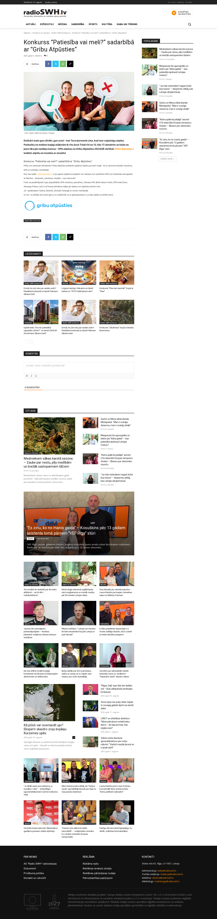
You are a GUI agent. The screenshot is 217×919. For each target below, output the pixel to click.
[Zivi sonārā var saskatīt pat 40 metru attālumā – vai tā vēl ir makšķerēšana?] (41, 574)
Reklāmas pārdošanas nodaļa (99, 873)
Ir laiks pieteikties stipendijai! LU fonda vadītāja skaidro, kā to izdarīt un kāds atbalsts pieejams (115, 631)
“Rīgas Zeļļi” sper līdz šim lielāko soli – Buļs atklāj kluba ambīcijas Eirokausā (116, 688)
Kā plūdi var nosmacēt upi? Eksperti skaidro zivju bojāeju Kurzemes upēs (45, 729)
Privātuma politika (34, 873)
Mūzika (103, 585)
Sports (30, 538)
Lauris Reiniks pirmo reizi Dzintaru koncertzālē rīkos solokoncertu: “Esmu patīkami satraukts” (114, 789)
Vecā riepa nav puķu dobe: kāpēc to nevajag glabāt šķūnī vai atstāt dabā (117, 705)
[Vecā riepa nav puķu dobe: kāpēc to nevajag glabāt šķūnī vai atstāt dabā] (90, 705)
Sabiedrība (67, 624)
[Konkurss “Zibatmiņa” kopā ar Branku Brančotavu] (116, 312)
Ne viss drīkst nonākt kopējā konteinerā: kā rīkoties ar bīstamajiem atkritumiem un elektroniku (41, 674)
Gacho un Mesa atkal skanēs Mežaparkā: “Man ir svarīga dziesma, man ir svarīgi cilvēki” (116, 422)
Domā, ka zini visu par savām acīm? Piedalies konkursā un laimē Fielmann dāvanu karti (41, 291)
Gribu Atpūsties (123, 148)
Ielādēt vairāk (166, 158)
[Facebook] (48, 64)
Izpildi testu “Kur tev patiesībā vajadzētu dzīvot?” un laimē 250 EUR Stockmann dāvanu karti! (40, 330)
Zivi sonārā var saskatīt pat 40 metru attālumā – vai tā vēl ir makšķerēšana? (40, 592)
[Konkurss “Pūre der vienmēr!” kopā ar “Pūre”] (116, 272)
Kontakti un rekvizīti (35, 877)
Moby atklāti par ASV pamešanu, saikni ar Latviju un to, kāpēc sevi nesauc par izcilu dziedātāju (77, 674)
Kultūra (103, 781)
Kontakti (188, 2)
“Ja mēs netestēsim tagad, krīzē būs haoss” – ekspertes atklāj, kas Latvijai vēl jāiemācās (117, 477)
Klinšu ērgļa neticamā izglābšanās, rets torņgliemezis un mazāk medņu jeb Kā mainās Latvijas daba (78, 592)
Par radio (172, 2)
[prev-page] (26, 341)
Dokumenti (30, 868)
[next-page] (31, 341)
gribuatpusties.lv (45, 174)
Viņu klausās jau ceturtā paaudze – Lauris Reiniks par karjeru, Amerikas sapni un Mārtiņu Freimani (115, 592)
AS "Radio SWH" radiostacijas (40, 863)
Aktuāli (65, 283)
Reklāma (180, 2)
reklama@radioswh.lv (163, 877)
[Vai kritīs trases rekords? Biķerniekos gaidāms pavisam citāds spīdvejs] (41, 812)
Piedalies (28, 323)
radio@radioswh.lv (166, 870)
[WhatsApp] (63, 64)
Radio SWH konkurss (61, 33)
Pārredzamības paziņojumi (98, 877)
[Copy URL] (70, 64)
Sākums (27, 33)
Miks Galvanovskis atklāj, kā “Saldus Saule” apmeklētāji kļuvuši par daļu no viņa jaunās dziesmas (79, 789)
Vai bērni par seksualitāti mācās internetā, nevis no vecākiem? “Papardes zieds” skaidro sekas (114, 674)
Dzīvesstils (104, 666)
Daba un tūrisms (31, 453)
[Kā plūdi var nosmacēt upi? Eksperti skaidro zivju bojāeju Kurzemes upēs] (49, 702)
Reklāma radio (91, 863)
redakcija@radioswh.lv (171, 874)
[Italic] (31, 376)
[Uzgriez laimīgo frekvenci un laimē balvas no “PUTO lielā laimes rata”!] (79, 272)
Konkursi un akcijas (41, 33)
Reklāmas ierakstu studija (97, 868)
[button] (189, 24)
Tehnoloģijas (30, 666)
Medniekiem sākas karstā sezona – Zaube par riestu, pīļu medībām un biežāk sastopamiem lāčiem (48, 462)
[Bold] (27, 376)
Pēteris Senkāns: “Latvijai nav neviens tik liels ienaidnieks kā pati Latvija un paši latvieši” (78, 631)
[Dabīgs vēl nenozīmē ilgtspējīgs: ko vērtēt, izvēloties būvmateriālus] (116, 812)
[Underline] (36, 376)
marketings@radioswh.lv (166, 881)
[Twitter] (55, 64)
